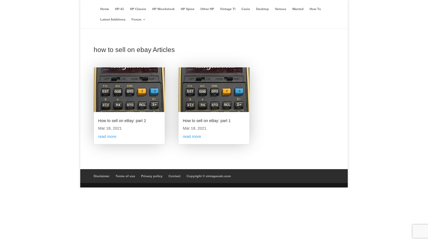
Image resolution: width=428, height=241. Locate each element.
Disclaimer (101, 176)
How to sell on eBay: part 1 (207, 120)
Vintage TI (227, 9)
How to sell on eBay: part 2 (122, 120)
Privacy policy (152, 176)
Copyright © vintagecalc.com (209, 176)
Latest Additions (113, 19)
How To (315, 9)
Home (104, 9)
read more (107, 136)
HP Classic (138, 9)
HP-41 (119, 9)
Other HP (207, 9)
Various (280, 9)
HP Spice (187, 9)
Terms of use (125, 176)
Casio (245, 9)
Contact (175, 176)
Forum (136, 19)
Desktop (262, 9)
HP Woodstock (163, 9)
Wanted (298, 9)
